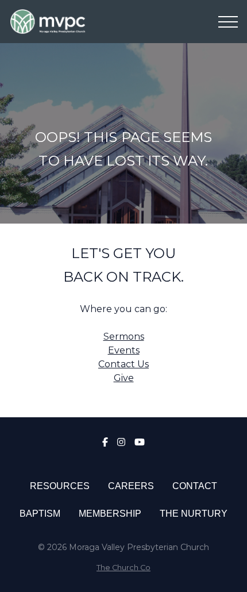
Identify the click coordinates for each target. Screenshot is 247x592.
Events (124, 350)
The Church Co (123, 567)
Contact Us (123, 364)
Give (124, 377)
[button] (228, 22)
